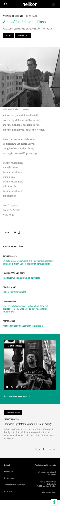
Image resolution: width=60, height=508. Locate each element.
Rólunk (7, 465)
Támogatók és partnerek (14, 485)
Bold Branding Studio (46, 486)
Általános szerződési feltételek (47, 473)
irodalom (23, 36)
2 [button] (39, 448)
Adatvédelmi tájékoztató (45, 465)
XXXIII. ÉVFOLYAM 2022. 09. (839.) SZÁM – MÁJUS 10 (27, 28)
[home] (29, 4)
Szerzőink (8, 472)
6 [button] (54, 448)
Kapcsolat (8, 491)
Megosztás (10, 232)
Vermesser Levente (13, 16)
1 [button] (36, 448)
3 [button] (43, 448)
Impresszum (9, 478)
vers (8, 36)
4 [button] (47, 448)
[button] (53, 4)
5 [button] (50, 448)
